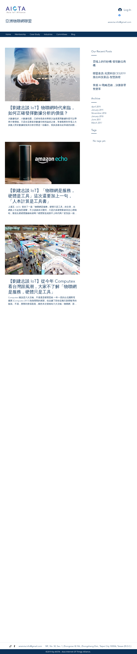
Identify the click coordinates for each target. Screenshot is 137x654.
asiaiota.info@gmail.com (119, 22)
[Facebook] (119, 15)
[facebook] (127, 15)
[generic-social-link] (123, 15)
